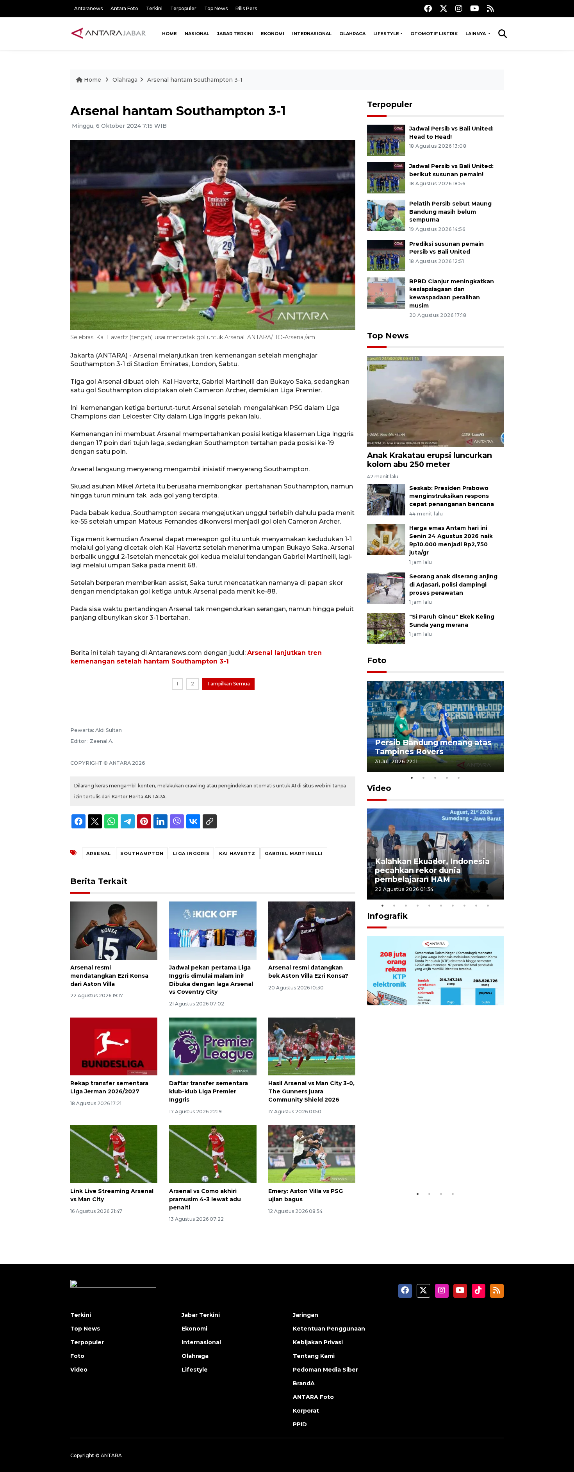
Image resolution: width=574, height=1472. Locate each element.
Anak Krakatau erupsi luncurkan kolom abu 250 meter (429, 460)
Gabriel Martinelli (294, 853)
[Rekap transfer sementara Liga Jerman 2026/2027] (113, 1046)
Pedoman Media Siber (325, 1369)
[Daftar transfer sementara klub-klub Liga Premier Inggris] (212, 1046)
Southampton (142, 853)
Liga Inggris (191, 853)
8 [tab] (465, 905)
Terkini (154, 8)
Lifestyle (386, 33)
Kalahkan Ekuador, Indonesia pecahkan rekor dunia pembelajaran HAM (432, 870)
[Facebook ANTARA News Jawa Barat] (428, 8)
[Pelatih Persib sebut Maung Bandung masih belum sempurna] (386, 214)
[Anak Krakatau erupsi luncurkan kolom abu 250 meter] (435, 401)
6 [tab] (441, 905)
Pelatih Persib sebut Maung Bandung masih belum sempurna (450, 212)
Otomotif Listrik (434, 33)
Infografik (387, 916)
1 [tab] (412, 778)
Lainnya (476, 33)
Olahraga (352, 33)
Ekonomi (272, 33)
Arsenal (98, 853)
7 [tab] (453, 905)
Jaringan (305, 1314)
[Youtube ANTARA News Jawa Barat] (474, 8)
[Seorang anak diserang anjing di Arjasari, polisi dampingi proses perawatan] (386, 587)
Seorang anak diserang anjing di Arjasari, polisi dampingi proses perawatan (453, 584)
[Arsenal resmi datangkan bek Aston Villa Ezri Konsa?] (311, 930)
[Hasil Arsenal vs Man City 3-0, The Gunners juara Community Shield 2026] (311, 1046)
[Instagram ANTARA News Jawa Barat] (458, 8)
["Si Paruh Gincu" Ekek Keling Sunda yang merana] (386, 627)
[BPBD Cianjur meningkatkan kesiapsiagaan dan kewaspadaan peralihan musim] (386, 292)
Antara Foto (124, 8)
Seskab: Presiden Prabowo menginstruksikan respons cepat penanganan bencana (451, 496)
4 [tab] (447, 778)
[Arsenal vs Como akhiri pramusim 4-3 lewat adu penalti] (212, 1153)
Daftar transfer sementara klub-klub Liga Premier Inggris (208, 1091)
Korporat (306, 1410)
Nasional (197, 33)
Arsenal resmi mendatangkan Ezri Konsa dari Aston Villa (109, 975)
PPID (300, 1424)
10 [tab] (488, 905)
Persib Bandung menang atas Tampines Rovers (433, 747)
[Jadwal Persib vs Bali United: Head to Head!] (386, 139)
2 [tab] (424, 778)
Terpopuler (183, 8)
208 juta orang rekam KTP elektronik (426, 1162)
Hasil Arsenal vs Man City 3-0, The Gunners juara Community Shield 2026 (311, 1091)
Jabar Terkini (235, 33)
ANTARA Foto (313, 1396)
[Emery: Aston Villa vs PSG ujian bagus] (311, 1153)
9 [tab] (476, 905)
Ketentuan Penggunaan (329, 1328)
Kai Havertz (237, 853)
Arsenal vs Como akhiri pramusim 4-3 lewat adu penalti (205, 1199)
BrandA (304, 1383)
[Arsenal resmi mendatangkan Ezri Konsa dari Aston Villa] (113, 930)
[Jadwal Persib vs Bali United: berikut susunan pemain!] (386, 177)
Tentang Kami (314, 1355)
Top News (216, 8)
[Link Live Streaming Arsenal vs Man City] (113, 1153)
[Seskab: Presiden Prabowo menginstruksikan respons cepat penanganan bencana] (386, 499)
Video (379, 788)
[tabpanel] (435, 726)
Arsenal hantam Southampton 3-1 (194, 79)
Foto (377, 660)
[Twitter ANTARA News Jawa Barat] (443, 8)
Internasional (312, 33)
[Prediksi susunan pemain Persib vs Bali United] (386, 255)
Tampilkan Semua (228, 684)
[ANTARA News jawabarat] (109, 33)
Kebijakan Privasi (318, 1342)
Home (169, 33)
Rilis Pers (246, 8)
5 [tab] (459, 778)
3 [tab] (435, 778)
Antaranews (88, 8)
